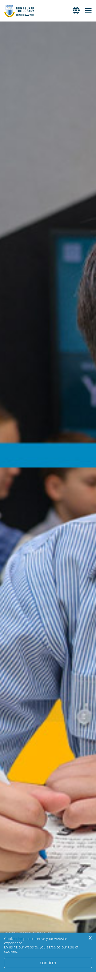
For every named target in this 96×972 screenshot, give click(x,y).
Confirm (48, 962)
